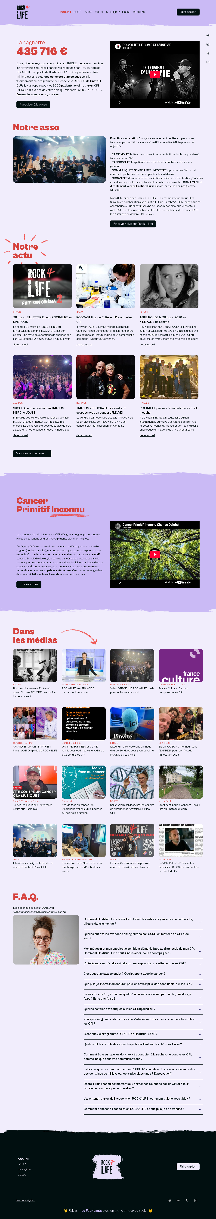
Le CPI (77, 12)
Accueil (65, 12)
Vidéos (99, 12)
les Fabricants (91, 1211)
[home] (23, 12)
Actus (88, 12)
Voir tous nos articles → (32, 453)
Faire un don (188, 12)
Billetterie (139, 12)
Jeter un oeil (20, 344)
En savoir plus (29, 584)
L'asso (126, 12)
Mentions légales (25, 1200)
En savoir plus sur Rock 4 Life (133, 224)
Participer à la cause (33, 104)
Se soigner (113, 12)
